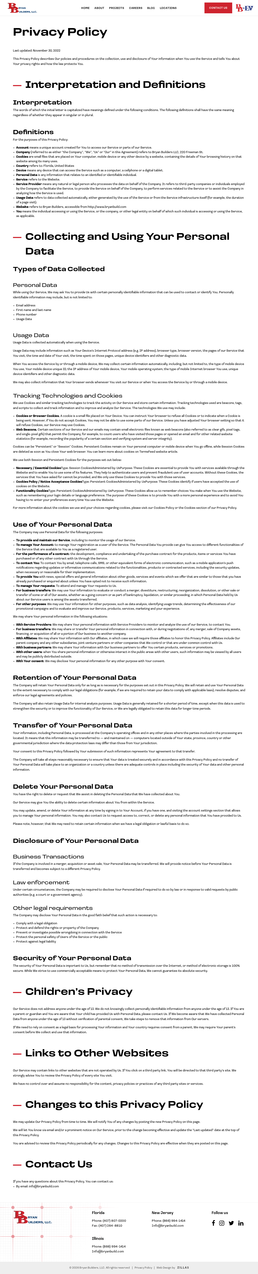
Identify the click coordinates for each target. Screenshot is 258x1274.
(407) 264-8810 (110, 1226)
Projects (116, 8)
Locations (168, 8)
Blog (151, 8)
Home (85, 8)
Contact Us (218, 8)
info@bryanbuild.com (44, 1186)
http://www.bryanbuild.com (107, 207)
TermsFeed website (153, 452)
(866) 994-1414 (114, 1246)
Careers (136, 8)
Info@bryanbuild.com (108, 1251)
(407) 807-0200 (114, 1221)
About (99, 8)
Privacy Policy (143, 1267)
